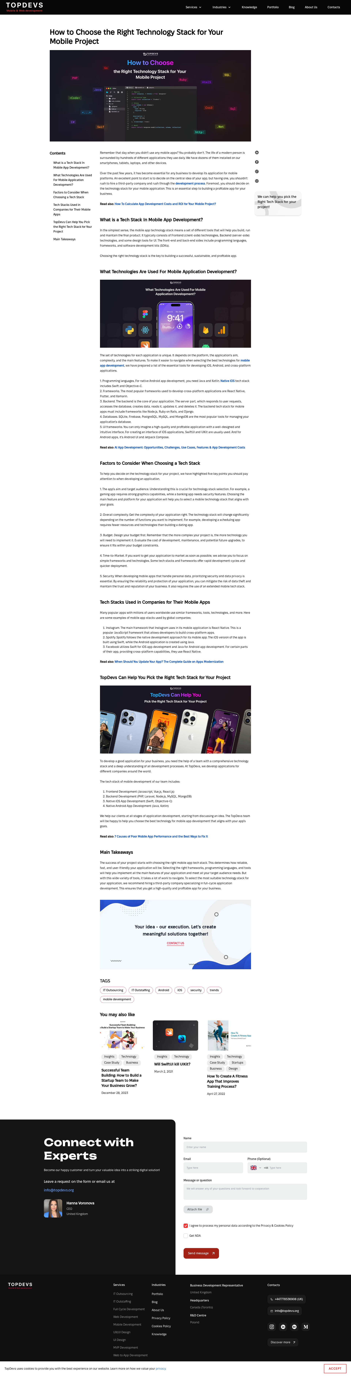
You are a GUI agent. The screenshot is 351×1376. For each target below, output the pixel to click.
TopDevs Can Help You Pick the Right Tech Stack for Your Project (72, 226)
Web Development (125, 1316)
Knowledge (249, 7)
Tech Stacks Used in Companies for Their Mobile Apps (71, 209)
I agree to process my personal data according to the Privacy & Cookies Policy (241, 1225)
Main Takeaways (64, 239)
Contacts (334, 7)
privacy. (161, 1368)
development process (190, 183)
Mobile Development (127, 1324)
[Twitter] (258, 172)
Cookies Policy (161, 1326)
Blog (292, 7)
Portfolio (273, 7)
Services (119, 1284)
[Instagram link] (271, 1327)
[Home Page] (24, 7)
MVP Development (125, 1347)
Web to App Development (130, 1355)
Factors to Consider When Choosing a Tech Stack (70, 195)
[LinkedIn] (258, 153)
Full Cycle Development (129, 1309)
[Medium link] (305, 1327)
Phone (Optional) (259, 1158)
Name (187, 1138)
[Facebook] (258, 163)
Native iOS (227, 380)
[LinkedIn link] (283, 1327)
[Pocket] (258, 182)
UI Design (119, 1339)
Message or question (198, 1180)
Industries (159, 1284)
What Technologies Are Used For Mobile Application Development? (72, 180)
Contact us (175, 943)
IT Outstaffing (122, 1301)
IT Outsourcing (123, 1293)
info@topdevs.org (59, 1190)
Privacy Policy (161, 1318)
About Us (311, 7)
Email (187, 1158)
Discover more (280, 1342)
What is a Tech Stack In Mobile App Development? (71, 165)
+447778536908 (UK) (289, 1299)
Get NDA (195, 1235)
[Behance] (294, 1327)
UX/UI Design (121, 1332)
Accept (335, 1368)
